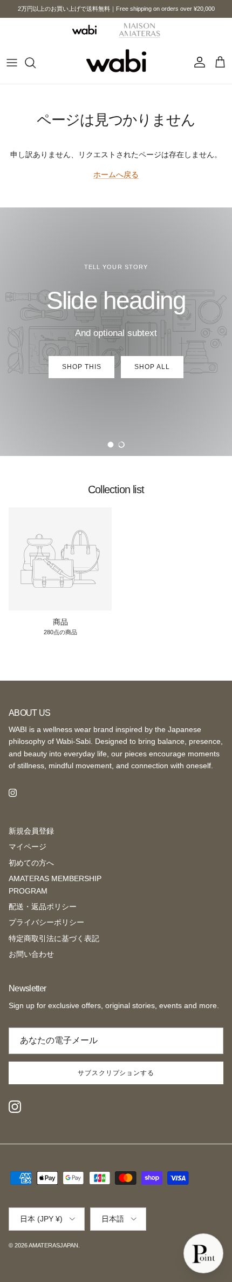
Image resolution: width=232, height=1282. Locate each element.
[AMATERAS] (140, 30)
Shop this (81, 367)
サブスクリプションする (116, 1073)
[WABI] (84, 29)
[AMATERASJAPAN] (116, 62)
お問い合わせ (31, 954)
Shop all (152, 367)
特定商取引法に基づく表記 (54, 938)
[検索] (35, 63)
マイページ (27, 846)
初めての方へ (31, 862)
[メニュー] (12, 63)
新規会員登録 (31, 831)
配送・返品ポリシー (43, 906)
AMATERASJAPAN (53, 1245)
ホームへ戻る (116, 174)
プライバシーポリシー (46, 922)
